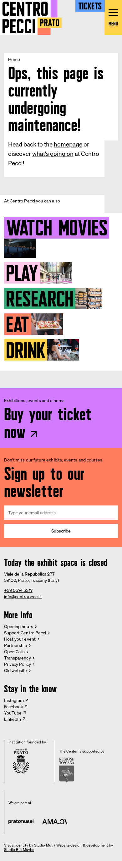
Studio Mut (43, 845)
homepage (68, 144)
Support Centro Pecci (25, 633)
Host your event (20, 639)
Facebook (13, 706)
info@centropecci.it (23, 596)
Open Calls (14, 651)
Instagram (14, 700)
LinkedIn (12, 719)
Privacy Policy (17, 664)
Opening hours (18, 626)
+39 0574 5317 (18, 590)
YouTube (13, 713)
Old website (15, 670)
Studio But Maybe (19, 849)
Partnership (15, 645)
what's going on (53, 154)
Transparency (17, 658)
